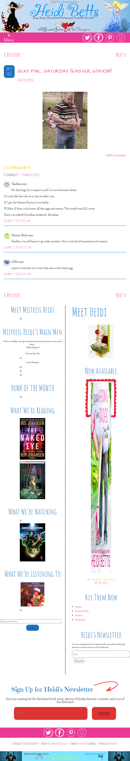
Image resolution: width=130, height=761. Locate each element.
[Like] (4, 87)
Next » (121, 54)
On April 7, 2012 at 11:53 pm (17, 274)
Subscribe (79, 661)
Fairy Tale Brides (101, 582)
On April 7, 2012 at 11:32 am (17, 247)
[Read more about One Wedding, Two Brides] (101, 575)
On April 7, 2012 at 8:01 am (17, 221)
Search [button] (32, 628)
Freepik (83, 743)
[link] (104, 38)
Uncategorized (25, 79)
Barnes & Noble (82, 611)
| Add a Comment (116, 155)
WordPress (113, 743)
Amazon (78, 606)
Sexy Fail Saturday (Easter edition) (64, 71)
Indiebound (80, 619)
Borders (78, 615)
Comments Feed (30, 174)
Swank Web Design (59, 743)
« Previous (12, 54)
